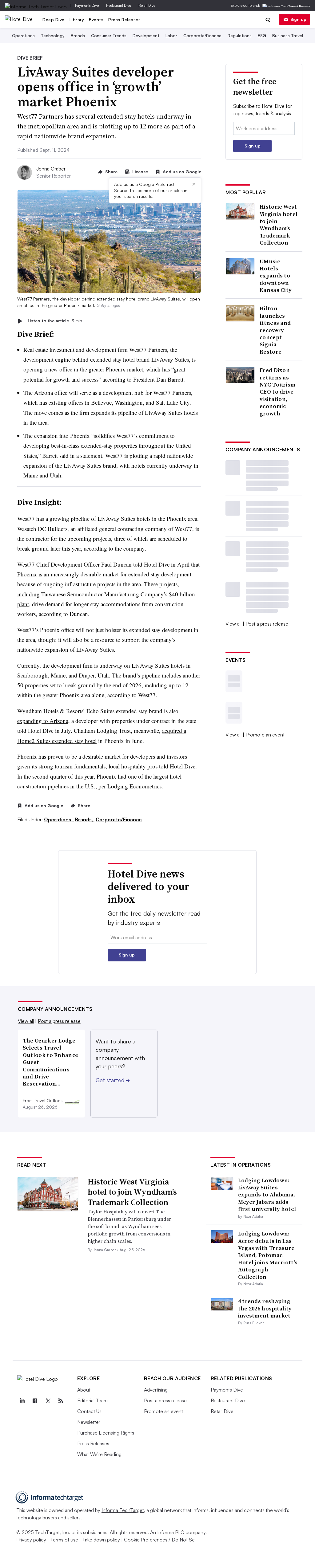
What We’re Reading (99, 1454)
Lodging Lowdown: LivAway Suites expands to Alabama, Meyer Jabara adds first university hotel (267, 1194)
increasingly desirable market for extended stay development (121, 574)
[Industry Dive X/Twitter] (48, 1400)
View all (233, 624)
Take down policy (101, 1540)
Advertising (156, 1390)
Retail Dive (146, 5)
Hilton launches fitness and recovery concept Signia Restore (275, 330)
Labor (171, 35)
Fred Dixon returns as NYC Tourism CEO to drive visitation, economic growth (277, 392)
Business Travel (287, 35)
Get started (113, 1080)
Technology (53, 35)
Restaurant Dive (118, 5)
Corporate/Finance (202, 35)
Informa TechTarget (123, 1510)
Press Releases (124, 19)
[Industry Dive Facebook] (35, 1400)
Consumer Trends (108, 35)
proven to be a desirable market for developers (101, 756)
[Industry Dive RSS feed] (60, 1400)
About (83, 1390)
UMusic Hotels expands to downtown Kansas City (275, 276)
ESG (262, 35)
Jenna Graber (51, 169)
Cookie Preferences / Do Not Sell (160, 1540)
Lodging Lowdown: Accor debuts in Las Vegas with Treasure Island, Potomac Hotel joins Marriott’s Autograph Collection (268, 1255)
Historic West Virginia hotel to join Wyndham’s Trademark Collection (278, 224)
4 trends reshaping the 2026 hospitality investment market (265, 1308)
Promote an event (265, 735)
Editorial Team (92, 1400)
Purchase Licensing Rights (105, 1433)
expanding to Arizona (42, 721)
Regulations (240, 35)
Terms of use (64, 1540)
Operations (23, 35)
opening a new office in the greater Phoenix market (83, 369)
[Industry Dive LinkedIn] (22, 1400)
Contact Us (89, 1411)
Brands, (84, 819)
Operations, (59, 819)
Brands (78, 35)
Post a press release (266, 624)
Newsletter (88, 1422)
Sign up (298, 19)
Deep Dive (53, 19)
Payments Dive (87, 5)
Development (146, 35)
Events (96, 19)
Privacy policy (31, 1540)
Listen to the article (55, 321)
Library (77, 19)
